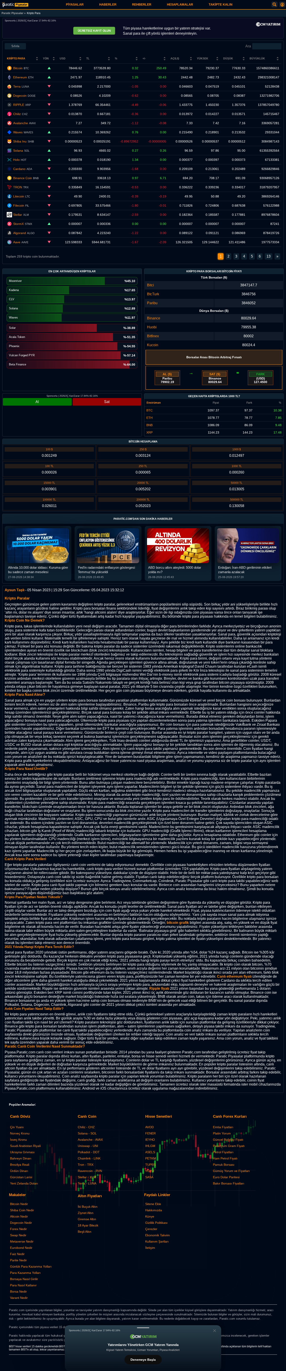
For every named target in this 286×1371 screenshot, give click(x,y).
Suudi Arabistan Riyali (25, 1146)
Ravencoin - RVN (90, 1171)
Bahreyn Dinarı (20, 1158)
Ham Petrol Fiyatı (225, 1158)
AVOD (149, 1127)
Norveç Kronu (19, 1133)
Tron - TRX (85, 1164)
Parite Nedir (18, 1260)
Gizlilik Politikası (156, 1222)
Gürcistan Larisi (21, 1177)
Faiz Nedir (17, 1254)
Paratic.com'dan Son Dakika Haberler (143, 518)
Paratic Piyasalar (12, 13)
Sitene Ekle (153, 1204)
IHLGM (150, 1146)
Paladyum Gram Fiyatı (229, 1146)
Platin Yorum (222, 1133)
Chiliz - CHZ (86, 1127)
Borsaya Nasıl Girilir (24, 1279)
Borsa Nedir (18, 1291)
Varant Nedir (19, 1298)
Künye (149, 1216)
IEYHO (150, 1139)
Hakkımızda (153, 1210)
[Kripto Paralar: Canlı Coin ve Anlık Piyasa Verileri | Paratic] (15, 5)
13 (269, 256)
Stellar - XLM (87, 1177)
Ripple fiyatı (159, 988)
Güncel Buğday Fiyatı (228, 1139)
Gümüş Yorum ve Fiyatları (231, 1171)
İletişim (150, 1247)
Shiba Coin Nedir (22, 1210)
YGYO (149, 1171)
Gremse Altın (87, 1219)
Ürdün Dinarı (19, 1171)
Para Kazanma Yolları (25, 1273)
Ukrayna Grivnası (22, 1152)
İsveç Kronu (18, 1139)
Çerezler (151, 1229)
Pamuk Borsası (223, 1164)
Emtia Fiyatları (223, 1127)
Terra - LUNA (87, 1183)
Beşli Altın (84, 1231)
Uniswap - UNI (88, 1146)
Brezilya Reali (19, 1164)
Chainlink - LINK (89, 1158)
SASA (149, 1177)
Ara (248, 46)
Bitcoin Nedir (19, 1204)
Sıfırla (15, 46)
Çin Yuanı (17, 1127)
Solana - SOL (87, 1133)
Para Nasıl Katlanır (23, 1285)
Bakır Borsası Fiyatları (228, 1183)
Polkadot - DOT (89, 1152)
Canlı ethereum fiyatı (234, 976)
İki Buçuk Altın (87, 1206)
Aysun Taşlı (14, 590)
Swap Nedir (18, 1235)
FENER (150, 1133)
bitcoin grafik (178, 922)
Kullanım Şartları (157, 1241)
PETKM (150, 1158)
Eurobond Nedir (21, 1247)
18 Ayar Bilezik (88, 1225)
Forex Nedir (18, 1229)
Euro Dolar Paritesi (226, 1177)
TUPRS (150, 1164)
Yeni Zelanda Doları (24, 1183)
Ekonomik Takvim (157, 1235)
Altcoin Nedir (19, 1216)
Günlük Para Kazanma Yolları (31, 1266)
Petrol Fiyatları (223, 1152)
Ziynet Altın (85, 1213)
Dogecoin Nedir (21, 1222)
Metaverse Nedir (22, 1241)
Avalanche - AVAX (90, 1139)
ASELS (150, 1152)
